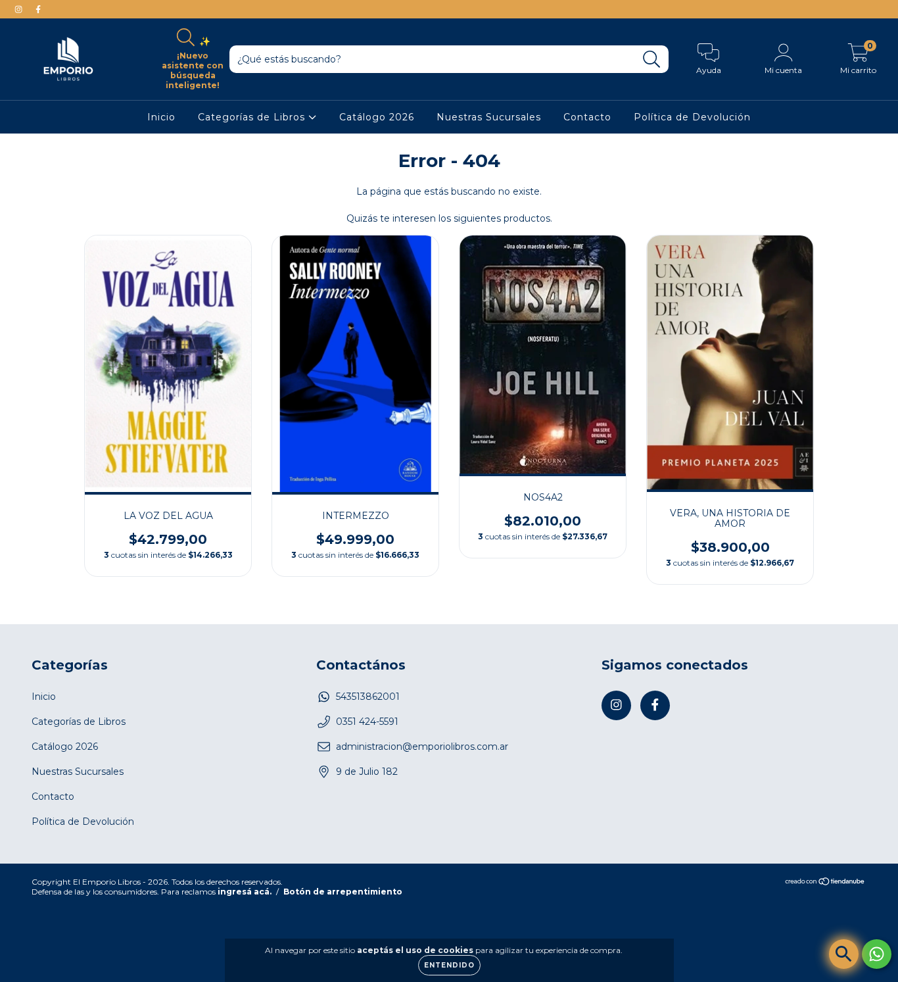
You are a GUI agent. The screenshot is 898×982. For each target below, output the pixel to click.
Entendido (449, 965)
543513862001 (368, 696)
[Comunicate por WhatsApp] (876, 954)
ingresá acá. (245, 891)
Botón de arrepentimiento (342, 891)
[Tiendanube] (825, 883)
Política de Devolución (692, 117)
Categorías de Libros (253, 117)
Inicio (161, 117)
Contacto (587, 117)
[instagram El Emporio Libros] (20, 9)
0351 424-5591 (367, 721)
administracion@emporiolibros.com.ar (422, 746)
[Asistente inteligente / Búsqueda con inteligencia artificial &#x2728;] (844, 954)
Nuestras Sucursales (489, 117)
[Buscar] (651, 59)
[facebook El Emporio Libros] (38, 9)
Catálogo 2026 (376, 117)
